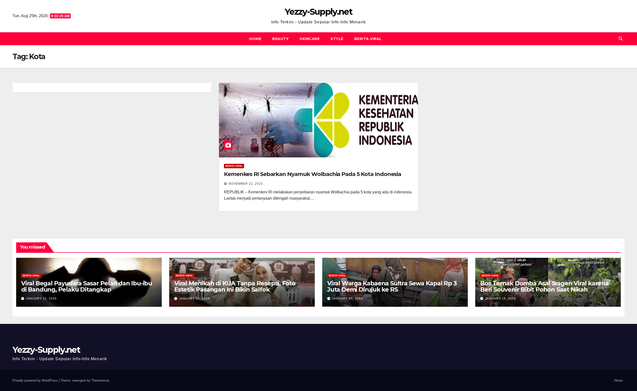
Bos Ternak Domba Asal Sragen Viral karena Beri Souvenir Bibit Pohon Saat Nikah (544, 286)
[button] (621, 39)
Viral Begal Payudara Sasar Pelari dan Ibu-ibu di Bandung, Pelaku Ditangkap (86, 286)
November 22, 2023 (246, 183)
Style (336, 39)
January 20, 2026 (347, 298)
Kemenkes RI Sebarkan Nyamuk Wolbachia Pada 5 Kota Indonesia (312, 174)
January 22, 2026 (41, 298)
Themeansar (100, 380)
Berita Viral (368, 39)
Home (255, 39)
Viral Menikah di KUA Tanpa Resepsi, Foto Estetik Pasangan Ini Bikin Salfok (234, 286)
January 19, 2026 (500, 298)
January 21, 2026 (194, 298)
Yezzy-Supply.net (318, 11)
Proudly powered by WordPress (35, 380)
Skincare (309, 39)
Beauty (280, 39)
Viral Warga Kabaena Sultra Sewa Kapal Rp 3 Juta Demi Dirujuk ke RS (392, 286)
